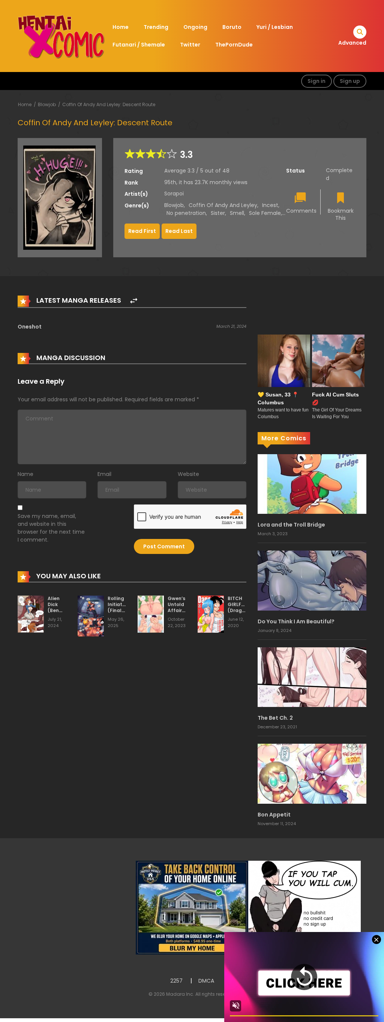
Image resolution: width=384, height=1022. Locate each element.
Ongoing (195, 27)
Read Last (179, 231)
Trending (156, 27)
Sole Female (265, 213)
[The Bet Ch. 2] (312, 677)
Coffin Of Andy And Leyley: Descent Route (108, 104)
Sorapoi (174, 193)
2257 (176, 980)
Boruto (232, 27)
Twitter (190, 44)
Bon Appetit (274, 814)
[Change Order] (134, 301)
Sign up (350, 81)
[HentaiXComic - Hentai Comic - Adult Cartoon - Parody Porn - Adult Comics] (61, 35)
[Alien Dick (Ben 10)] (31, 614)
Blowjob (47, 104)
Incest (270, 205)
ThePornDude (234, 44)
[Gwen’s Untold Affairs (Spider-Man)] (151, 614)
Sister (218, 213)
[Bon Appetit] (312, 773)
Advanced (352, 43)
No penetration (186, 213)
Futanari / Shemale (138, 44)
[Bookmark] (340, 198)
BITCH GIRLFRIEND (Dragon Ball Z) (241, 607)
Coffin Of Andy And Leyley (223, 205)
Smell (237, 213)
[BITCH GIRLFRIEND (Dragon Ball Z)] (211, 614)
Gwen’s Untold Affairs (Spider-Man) (178, 610)
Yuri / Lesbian (274, 27)
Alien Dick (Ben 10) (54, 607)
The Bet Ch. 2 (275, 718)
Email (104, 474)
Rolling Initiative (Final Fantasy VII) (118, 610)
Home (120, 27)
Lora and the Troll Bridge (291, 524)
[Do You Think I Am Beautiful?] (312, 580)
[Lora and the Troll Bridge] (312, 484)
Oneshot (30, 326)
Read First (142, 231)
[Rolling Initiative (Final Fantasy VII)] (91, 616)
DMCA (206, 980)
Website (188, 474)
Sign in (317, 81)
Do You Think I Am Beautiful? (296, 621)
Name (25, 474)
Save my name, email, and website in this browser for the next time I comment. (51, 527)
